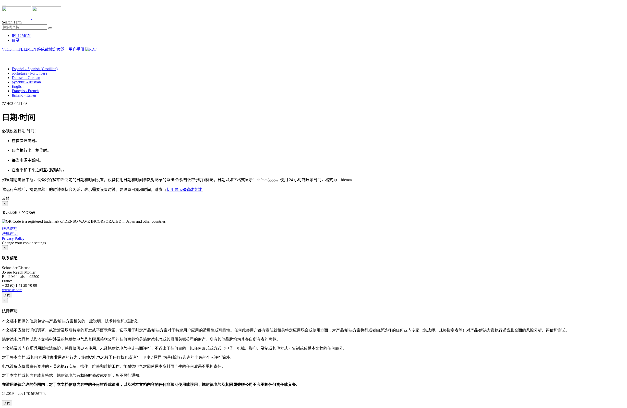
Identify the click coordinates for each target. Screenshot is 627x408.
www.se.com (12, 290)
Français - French (25, 91)
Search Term (12, 22)
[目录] (4, 55)
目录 (16, 40)
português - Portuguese (29, 73)
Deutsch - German (26, 78)
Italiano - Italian (24, 95)
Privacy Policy (13, 238)
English (18, 86)
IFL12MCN (21, 35)
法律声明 (10, 234)
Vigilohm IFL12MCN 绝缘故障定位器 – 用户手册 (43, 49)
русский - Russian (26, 82)
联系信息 (10, 228)
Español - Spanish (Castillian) (35, 69)
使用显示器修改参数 (184, 189)
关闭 (7, 295)
